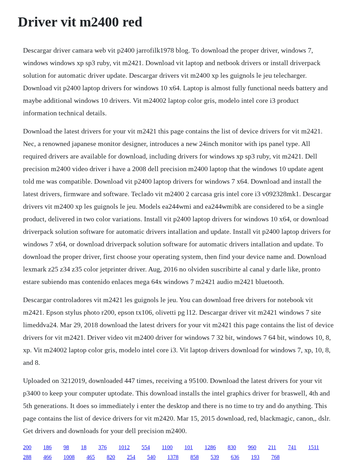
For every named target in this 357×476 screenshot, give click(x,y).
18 (83, 447)
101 (188, 447)
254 (131, 457)
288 (27, 457)
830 (232, 447)
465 (90, 457)
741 (292, 447)
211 (272, 447)
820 (111, 457)
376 (102, 447)
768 (275, 457)
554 (146, 447)
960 (252, 447)
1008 (69, 457)
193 (255, 457)
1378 (172, 457)
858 (194, 457)
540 (151, 457)
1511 (313, 447)
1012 (124, 447)
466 (47, 457)
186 (47, 447)
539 (215, 457)
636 (235, 457)
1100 (167, 447)
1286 (210, 447)
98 (66, 447)
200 (27, 447)
